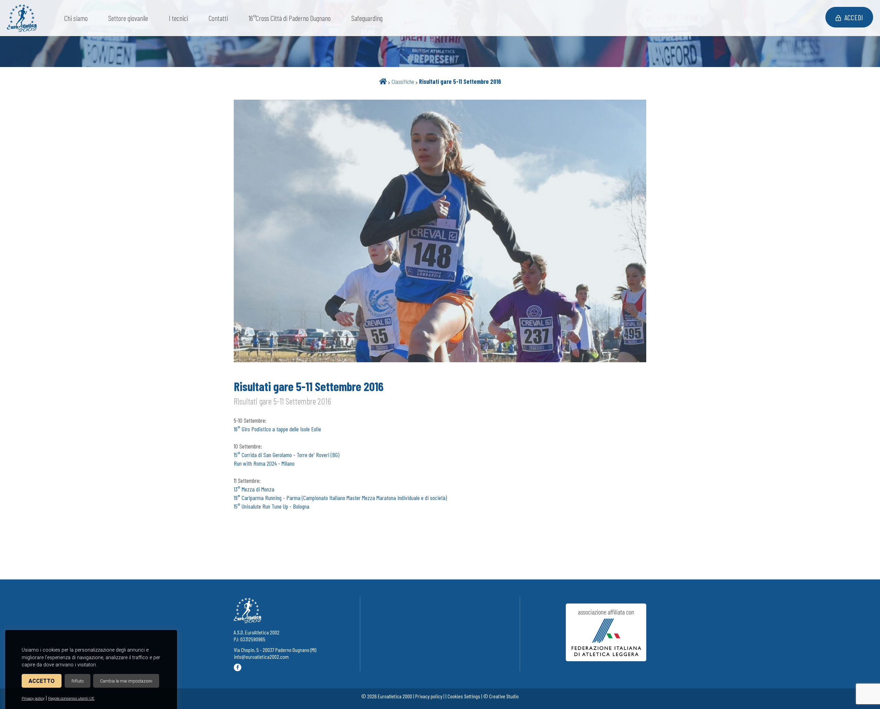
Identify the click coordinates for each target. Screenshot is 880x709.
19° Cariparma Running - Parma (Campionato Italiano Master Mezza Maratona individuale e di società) (340, 497)
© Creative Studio (501, 696)
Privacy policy (33, 698)
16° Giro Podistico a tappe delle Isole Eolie (277, 429)
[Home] (383, 81)
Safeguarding (367, 18)
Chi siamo (76, 18)
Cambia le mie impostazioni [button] (126, 681)
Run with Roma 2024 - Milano (264, 463)
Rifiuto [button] (78, 681)
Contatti (218, 18)
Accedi (853, 17)
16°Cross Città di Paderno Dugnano (290, 18)
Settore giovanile (128, 18)
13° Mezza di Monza (254, 489)
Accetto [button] (42, 681)
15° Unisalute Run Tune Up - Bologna (271, 506)
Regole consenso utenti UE (71, 698)
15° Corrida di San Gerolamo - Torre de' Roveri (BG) (286, 454)
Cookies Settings (464, 696)
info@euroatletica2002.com (261, 656)
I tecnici (178, 18)
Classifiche (403, 81)
